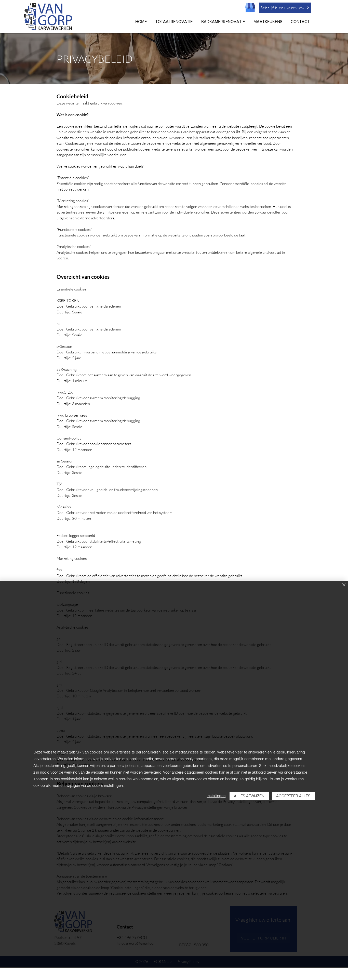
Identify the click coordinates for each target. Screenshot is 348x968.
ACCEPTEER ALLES (293, 795)
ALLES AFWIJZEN (249, 795)
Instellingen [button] (216, 795)
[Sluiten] (344, 585)
